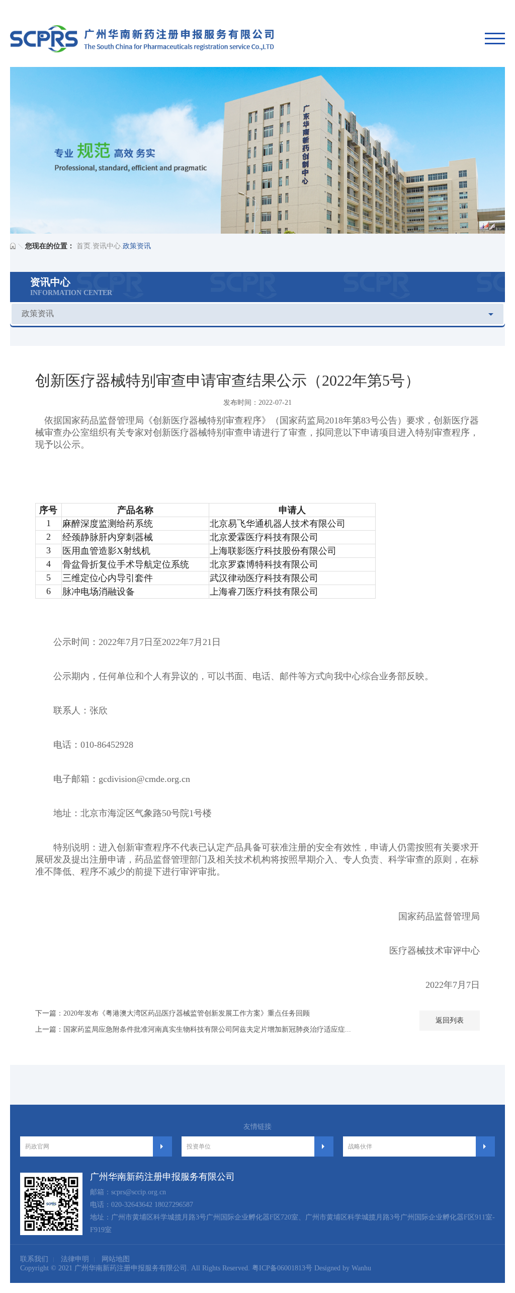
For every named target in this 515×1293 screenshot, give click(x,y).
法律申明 (75, 1259)
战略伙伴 (360, 1146)
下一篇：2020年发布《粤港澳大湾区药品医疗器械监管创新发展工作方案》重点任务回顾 (172, 1013)
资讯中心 (107, 246)
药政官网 (37, 1146)
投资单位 (199, 1146)
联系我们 (34, 1259)
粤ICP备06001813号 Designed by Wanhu (311, 1268)
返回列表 (450, 1020)
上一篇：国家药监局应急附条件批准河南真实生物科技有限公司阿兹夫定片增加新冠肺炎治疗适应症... (193, 1029)
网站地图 (116, 1259)
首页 (83, 246)
